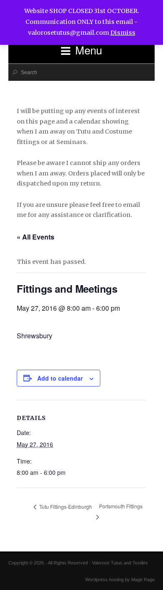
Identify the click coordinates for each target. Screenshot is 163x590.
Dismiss (122, 32)
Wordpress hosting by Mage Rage (120, 579)
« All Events (35, 237)
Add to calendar (60, 378)
